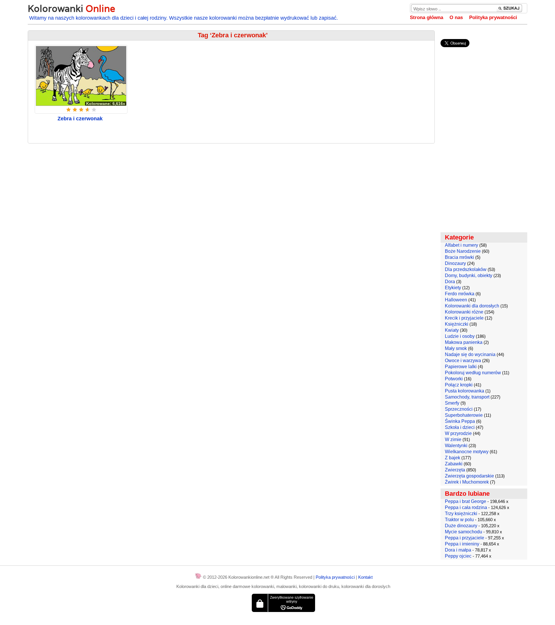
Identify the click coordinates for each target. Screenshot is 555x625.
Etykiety (453, 287)
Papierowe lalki (461, 366)
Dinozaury (455, 263)
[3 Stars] (81, 110)
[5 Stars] (94, 110)
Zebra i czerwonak (80, 118)
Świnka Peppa (460, 421)
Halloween (456, 299)
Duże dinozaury (461, 525)
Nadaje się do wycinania (470, 354)
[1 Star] (68, 110)
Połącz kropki (459, 384)
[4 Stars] (87, 110)
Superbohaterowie (464, 415)
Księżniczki (456, 324)
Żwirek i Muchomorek (467, 482)
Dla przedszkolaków (465, 269)
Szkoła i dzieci (460, 427)
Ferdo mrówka (459, 293)
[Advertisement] (231, 189)
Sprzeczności (459, 409)
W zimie (453, 439)
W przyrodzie (458, 433)
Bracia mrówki (459, 257)
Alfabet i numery (461, 245)
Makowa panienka (463, 342)
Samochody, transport (467, 396)
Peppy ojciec (458, 556)
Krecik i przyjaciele (464, 318)
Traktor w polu (459, 519)
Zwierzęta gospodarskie (469, 475)
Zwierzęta (455, 469)
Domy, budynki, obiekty (468, 275)
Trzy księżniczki (461, 513)
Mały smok (456, 348)
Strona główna (426, 17)
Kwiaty (452, 330)
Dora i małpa (458, 549)
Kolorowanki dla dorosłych (472, 305)
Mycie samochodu (463, 531)
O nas (456, 17)
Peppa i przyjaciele (464, 537)
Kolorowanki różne (464, 311)
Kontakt (365, 577)
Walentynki (456, 445)
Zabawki (453, 463)
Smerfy (452, 403)
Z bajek (452, 457)
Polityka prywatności (493, 17)
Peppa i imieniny (462, 543)
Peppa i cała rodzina (466, 507)
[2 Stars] (75, 110)
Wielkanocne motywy (467, 451)
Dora (450, 281)
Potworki (454, 378)
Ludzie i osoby (460, 336)
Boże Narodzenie (463, 251)
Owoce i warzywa (463, 360)
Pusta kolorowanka (464, 390)
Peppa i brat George (465, 501)
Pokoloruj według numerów (473, 372)
